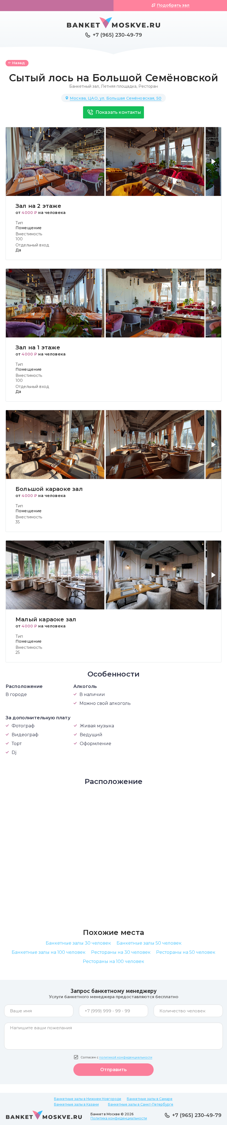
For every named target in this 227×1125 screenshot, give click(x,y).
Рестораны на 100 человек (113, 961)
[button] (214, 165)
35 (18, 521)
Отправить (113, 1069)
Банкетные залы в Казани (76, 1104)
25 (18, 652)
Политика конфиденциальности (119, 1118)
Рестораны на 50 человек (185, 952)
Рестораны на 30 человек (121, 952)
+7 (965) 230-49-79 (117, 35)
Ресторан (148, 86)
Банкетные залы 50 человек (149, 943)
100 (19, 238)
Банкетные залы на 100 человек (49, 952)
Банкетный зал (84, 86)
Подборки (59, 5)
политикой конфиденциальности (125, 1057)
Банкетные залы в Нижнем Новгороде (87, 1099)
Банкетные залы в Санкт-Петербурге (140, 1104)
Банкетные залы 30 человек (78, 943)
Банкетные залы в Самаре (149, 1099)
